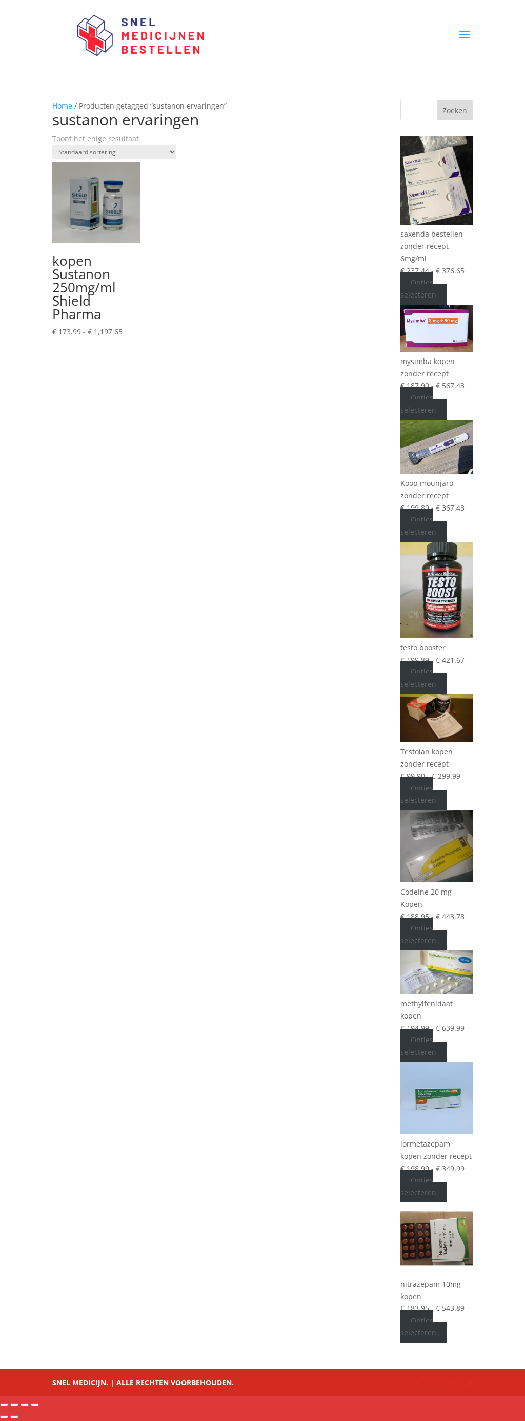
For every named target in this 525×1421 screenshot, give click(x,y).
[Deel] (25, 1404)
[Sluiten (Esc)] (35, 1404)
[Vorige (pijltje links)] (4, 1416)
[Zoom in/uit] (4, 1404)
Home (62, 106)
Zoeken (454, 110)
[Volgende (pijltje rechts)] (14, 1416)
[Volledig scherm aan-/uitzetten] (14, 1404)
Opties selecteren (418, 289)
